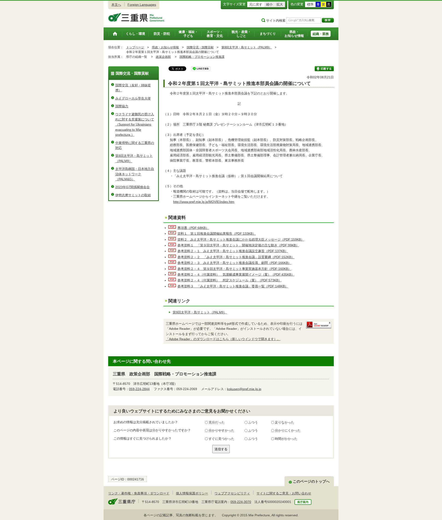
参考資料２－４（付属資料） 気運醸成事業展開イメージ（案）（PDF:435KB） (235, 274)
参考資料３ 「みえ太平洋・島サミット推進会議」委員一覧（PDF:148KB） (232, 286)
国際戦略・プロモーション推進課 (202, 56)
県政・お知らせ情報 (165, 47)
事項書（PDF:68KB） (193, 228)
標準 (310, 4)
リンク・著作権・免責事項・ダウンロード (138, 493)
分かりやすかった (221, 430)
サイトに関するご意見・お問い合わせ (283, 493)
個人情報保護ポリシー (192, 493)
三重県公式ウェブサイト (136, 17)
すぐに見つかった (221, 439)
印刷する (324, 68)
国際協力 (121, 106)
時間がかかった (286, 439)
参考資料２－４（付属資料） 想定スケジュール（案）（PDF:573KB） (229, 280)
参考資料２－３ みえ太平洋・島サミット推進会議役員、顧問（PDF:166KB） (234, 263)
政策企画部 (163, 56)
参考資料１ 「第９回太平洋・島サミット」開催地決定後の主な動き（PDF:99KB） (238, 245)
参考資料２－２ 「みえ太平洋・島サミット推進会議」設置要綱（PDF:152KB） (235, 257)
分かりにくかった (288, 430)
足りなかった (284, 422)
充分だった (217, 422)
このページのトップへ (311, 481)
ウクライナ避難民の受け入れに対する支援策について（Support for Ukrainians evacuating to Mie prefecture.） (134, 124)
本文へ (116, 4)
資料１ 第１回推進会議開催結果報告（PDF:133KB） (216, 233)
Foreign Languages (142, 4)
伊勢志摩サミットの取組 (133, 195)
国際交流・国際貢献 (200, 47)
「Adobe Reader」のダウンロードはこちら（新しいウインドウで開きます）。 (223, 339)
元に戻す (255, 4)
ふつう (253, 422)
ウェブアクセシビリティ (232, 493)
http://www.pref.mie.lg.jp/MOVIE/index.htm (203, 202)
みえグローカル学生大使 (133, 98)
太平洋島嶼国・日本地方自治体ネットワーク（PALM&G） (134, 174)
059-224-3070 (240, 502)
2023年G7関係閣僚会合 (132, 187)
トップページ (135, 47)
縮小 (269, 4)
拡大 (279, 4)
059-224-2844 (139, 389)
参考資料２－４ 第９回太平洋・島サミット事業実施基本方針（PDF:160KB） (234, 269)
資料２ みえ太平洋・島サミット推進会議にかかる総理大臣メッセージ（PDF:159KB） (240, 239)
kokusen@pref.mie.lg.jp (244, 389)
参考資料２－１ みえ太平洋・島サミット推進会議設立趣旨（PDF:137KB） (232, 251)
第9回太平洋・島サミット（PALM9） (246, 47)
